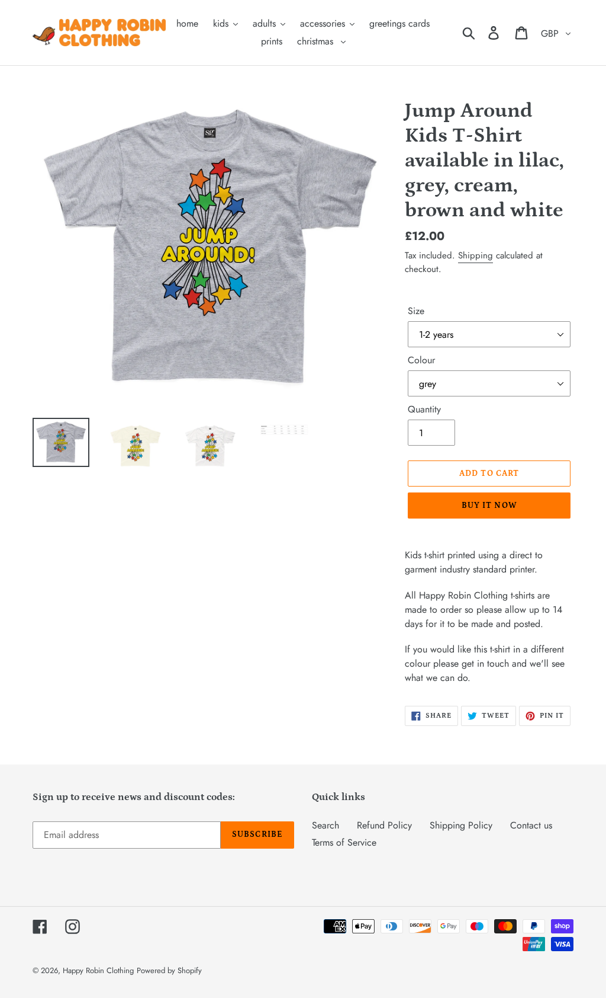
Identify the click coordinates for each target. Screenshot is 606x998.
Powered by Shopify (169, 970)
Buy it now (489, 505)
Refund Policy (384, 825)
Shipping (475, 255)
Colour (421, 360)
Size (416, 311)
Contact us (531, 825)
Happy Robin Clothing (98, 970)
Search (325, 825)
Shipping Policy (461, 825)
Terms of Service (344, 842)
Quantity (424, 409)
